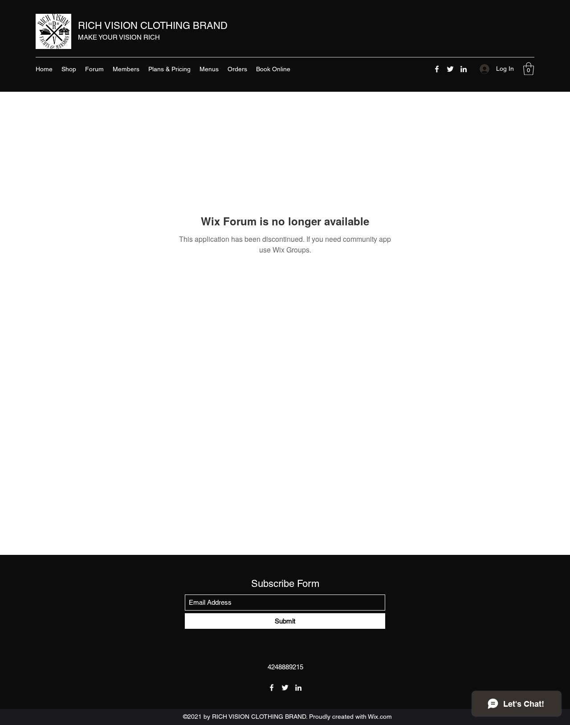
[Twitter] (450, 69)
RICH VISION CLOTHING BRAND (153, 25)
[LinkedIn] (463, 69)
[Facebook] (436, 69)
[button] (528, 68)
